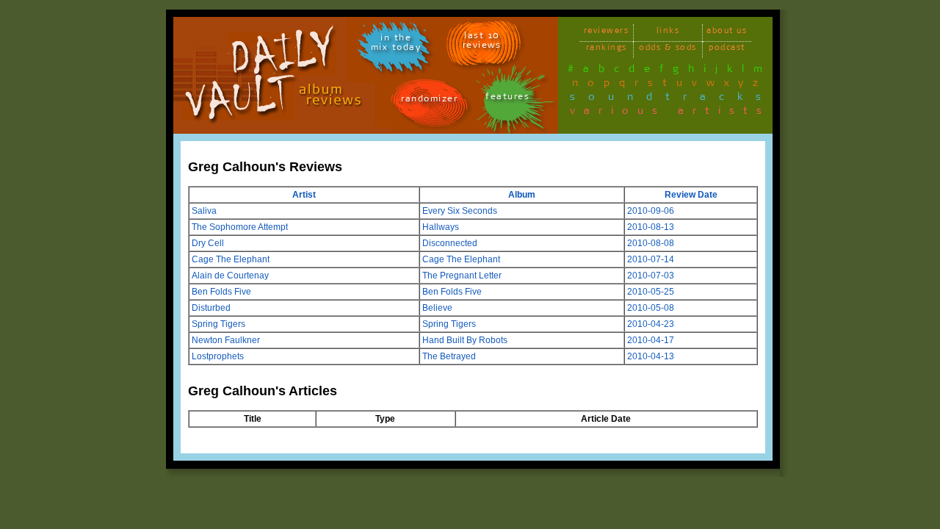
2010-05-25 (650, 292)
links (668, 32)
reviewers (606, 32)
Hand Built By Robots (464, 340)
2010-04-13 (650, 356)
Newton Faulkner (226, 340)
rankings (606, 49)
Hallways (440, 227)
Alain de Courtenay (230, 275)
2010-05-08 (650, 308)
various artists (670, 113)
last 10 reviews (482, 42)
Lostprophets (218, 356)
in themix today (396, 45)
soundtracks (672, 99)
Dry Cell (208, 243)
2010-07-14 (650, 259)
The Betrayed (449, 356)
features (507, 98)
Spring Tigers (218, 324)
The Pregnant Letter (462, 275)
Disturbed (211, 308)
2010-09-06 (650, 211)
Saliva (204, 211)
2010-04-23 (650, 324)
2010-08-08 (650, 243)
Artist (304, 195)
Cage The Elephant (231, 259)
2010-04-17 (650, 340)
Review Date (691, 195)
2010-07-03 (650, 275)
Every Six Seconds (459, 211)
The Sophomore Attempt (240, 227)
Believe (437, 308)
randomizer (429, 101)
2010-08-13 (650, 227)
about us (726, 32)
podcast (727, 49)
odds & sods (668, 49)
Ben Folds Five (221, 292)
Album (521, 195)
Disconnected (449, 243)
